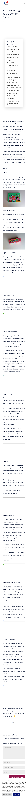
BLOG (11, 21)
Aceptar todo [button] (16, 794)
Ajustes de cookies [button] (7, 794)
